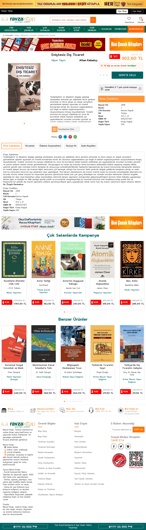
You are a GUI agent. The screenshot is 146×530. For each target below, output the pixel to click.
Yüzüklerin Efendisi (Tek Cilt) (14, 283)
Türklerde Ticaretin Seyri (102, 367)
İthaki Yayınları (131, 290)
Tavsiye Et (71, 145)
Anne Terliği (43, 281)
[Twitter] (121, 446)
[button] (24, 123)
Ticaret (33, 35)
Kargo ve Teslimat (46, 489)
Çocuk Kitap (76, 29)
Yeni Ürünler (80, 441)
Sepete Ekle (127, 75)
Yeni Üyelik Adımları (83, 478)
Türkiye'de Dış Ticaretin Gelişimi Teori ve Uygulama (132, 367)
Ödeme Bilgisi (44, 478)
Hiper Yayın (58, 60)
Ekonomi (24, 35)
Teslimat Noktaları (46, 447)
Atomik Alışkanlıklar (102, 283)
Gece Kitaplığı (43, 377)
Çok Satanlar (45, 29)
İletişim (77, 431)
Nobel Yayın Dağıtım (73, 377)
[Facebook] (114, 446)
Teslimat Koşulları (46, 441)
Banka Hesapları (45, 452)
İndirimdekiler (80, 447)
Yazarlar (106, 29)
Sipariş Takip (80, 462)
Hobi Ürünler (92, 29)
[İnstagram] (128, 446)
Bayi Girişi (42, 431)
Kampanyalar (136, 29)
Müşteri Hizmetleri (83, 452)
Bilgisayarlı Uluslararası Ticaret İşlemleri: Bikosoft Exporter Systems (73, 367)
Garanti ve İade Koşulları (49, 468)
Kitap (17, 35)
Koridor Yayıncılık (73, 293)
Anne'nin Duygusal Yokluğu (73, 283)
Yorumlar (30, 145)
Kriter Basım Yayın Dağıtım (102, 378)
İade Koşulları (88, 145)
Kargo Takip (7, 10)
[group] (24, 87)
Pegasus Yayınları (102, 293)
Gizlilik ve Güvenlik (46, 473)
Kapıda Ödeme (45, 484)
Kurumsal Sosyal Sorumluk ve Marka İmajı (14, 367)
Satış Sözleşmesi (46, 462)
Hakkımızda (79, 468)
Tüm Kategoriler (11, 29)
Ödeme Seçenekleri (50, 145)
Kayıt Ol (138, 429)
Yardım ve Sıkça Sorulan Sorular (89, 484)
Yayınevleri (120, 29)
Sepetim (78, 457)
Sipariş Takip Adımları (84, 473)
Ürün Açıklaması (11, 145)
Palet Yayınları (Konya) (14, 378)
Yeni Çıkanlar (28, 29)
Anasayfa (9, 35)
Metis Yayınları (14, 293)
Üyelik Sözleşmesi (46, 457)
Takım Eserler (61, 29)
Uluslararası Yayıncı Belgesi (50, 494)
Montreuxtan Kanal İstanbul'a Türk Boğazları (43, 367)
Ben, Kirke (132, 281)
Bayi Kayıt (42, 436)
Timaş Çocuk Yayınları (43, 291)
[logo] (18, 20)
